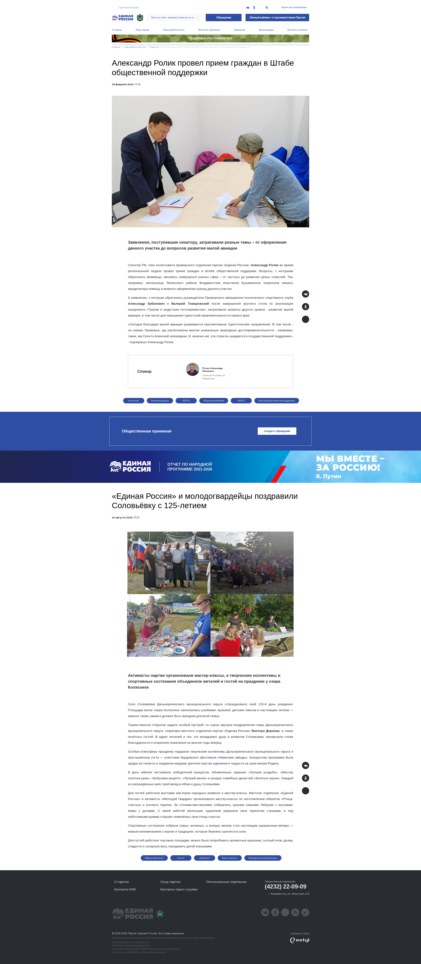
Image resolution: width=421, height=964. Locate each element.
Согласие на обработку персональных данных (139, 952)
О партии (117, 29)
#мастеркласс (230, 858)
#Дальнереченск (154, 858)
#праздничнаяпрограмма (262, 858)
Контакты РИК (125, 889)
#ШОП (241, 400)
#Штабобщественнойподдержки (277, 400)
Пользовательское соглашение (130, 942)
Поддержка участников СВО (210, 38)
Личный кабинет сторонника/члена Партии (277, 17)
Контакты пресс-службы (179, 889)
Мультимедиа (266, 29)
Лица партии (142, 29)
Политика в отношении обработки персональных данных (146, 949)
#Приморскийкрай (213, 400)
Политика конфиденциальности (131, 945)
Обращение (223, 17)
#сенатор (133, 400)
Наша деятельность (174, 29)
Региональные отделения (226, 882)
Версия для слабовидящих (294, 7)
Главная (116, 47)
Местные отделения (209, 29)
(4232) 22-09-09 (285, 886)
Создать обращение (277, 431)
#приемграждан (160, 400)
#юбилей (204, 858)
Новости (154, 47)
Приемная (239, 29)
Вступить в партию (297, 29)
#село (180, 858)
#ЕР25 (186, 400)
